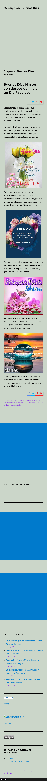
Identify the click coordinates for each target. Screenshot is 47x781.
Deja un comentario (13, 405)
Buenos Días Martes (33, 400)
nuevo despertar (22, 402)
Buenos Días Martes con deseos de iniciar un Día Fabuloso (21, 88)
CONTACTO (11, 758)
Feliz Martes (19, 400)
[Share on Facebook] (29, 102)
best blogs (6, 704)
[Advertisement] (23, 41)
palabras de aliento (36, 402)
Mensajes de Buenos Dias (21, 8)
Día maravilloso (9, 402)
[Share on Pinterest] (37, 102)
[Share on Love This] (41, 102)
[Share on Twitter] (33, 102)
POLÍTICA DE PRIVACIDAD (17, 761)
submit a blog (7, 723)
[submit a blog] (23, 716)
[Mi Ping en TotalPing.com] (23, 737)
